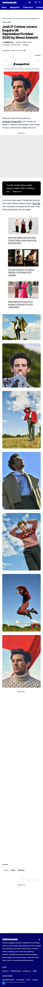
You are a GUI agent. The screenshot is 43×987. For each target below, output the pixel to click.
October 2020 (16, 121)
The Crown (36, 203)
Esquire (9, 18)
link (11, 191)
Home (4, 18)
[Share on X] (7, 55)
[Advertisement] (21, 156)
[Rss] (39, 939)
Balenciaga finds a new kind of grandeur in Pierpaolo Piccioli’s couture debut (20, 304)
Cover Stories (6, 22)
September (6, 121)
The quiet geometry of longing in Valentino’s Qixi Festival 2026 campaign (21, 272)
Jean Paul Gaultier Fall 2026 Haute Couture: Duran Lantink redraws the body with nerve (22, 240)
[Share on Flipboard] (11, 55)
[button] (26, 2)
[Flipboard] (35, 939)
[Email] (15, 55)
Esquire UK (21, 870)
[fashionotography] (9, 2)
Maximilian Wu (8, 42)
